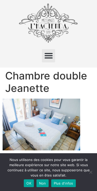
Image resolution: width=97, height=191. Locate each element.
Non (42, 183)
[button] (48, 55)
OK (28, 183)
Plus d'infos (63, 183)
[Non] (90, 172)
